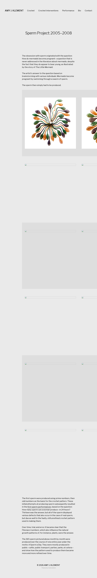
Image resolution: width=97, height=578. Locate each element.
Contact (88, 11)
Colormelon (52, 568)
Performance (68, 11)
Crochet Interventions (48, 11)
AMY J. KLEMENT (14, 10)
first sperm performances (39, 507)
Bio (79, 11)
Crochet (31, 11)
